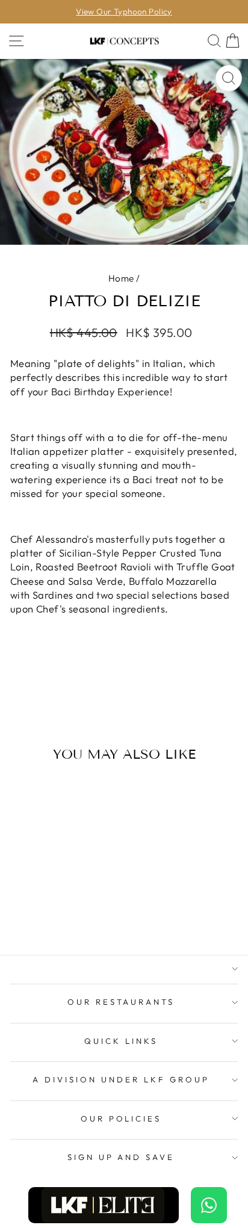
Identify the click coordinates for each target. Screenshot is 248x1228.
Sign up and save (121, 1157)
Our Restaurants (121, 1002)
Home (121, 278)
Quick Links (121, 1041)
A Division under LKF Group (121, 1079)
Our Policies (121, 1118)
